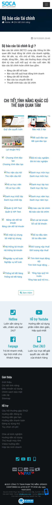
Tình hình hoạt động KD (39, 265)
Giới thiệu (7, 382)
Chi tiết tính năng (22, 22)
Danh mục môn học (39, 176)
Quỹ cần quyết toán (13, 129)
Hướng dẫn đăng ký (12, 414)
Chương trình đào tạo (13, 164)
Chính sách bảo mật (12, 392)
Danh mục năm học (39, 200)
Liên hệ (5, 395)
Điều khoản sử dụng (12, 388)
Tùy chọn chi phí (10, 427)
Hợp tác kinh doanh (12, 447)
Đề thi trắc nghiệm (39, 161)
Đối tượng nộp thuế (39, 250)
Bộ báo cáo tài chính (39, 211)
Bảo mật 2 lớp (39, 129)
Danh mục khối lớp (13, 200)
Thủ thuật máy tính (11, 440)
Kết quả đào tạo (39, 141)
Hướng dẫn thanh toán (13, 420)
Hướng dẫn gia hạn (11, 417)
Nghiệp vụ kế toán (13, 262)
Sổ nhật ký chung (13, 238)
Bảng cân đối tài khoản (13, 226)
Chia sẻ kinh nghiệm (12, 434)
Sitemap (6, 398)
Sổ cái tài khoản (39, 223)
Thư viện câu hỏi (13, 176)
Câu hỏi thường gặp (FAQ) (15, 410)
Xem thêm (27, 292)
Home (7, 22)
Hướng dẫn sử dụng (12, 437)
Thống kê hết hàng (13, 276)
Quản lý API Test (13, 211)
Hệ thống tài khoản (13, 250)
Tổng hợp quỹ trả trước (39, 279)
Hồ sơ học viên (13, 188)
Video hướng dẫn (10, 444)
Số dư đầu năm (39, 238)
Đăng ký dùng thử (11, 423)
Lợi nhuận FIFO (13, 149)
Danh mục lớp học (39, 188)
